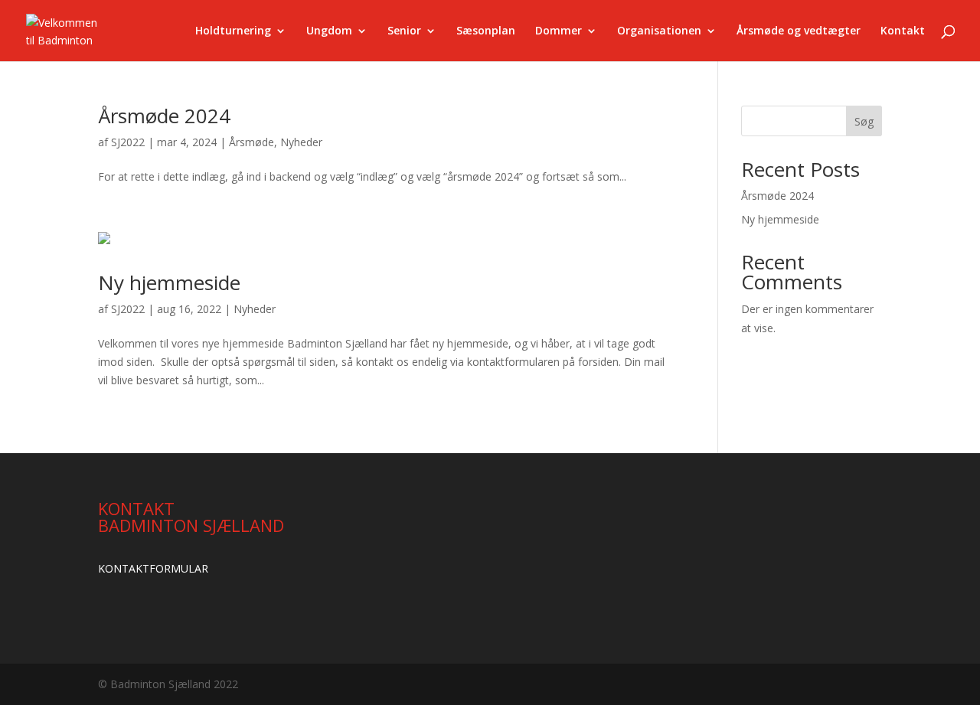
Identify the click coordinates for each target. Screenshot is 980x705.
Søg (864, 121)
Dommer (558, 31)
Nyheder (301, 142)
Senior (404, 31)
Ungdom (329, 31)
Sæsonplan (485, 31)
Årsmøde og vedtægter (799, 31)
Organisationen (659, 31)
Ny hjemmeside (169, 282)
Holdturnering (233, 31)
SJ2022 (128, 142)
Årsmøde (251, 142)
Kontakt (902, 31)
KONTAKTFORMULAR (153, 568)
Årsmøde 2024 (164, 115)
